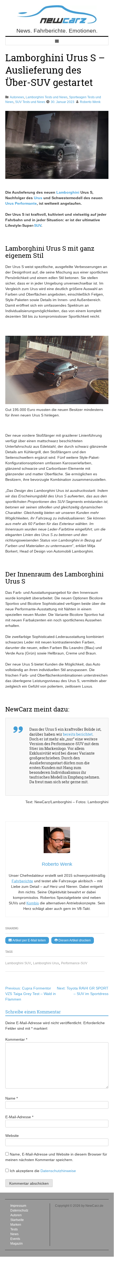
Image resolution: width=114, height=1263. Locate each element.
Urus (38, 198)
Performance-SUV (74, 963)
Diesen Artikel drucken (74, 940)
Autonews (17, 97)
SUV (37, 225)
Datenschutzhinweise (58, 1171)
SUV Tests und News (30, 102)
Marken (15, 1224)
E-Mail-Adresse (19, 1117)
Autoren (16, 1215)
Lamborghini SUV (18, 963)
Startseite (17, 1220)
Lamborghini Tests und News (46, 97)
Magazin (16, 1243)
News (14, 1234)
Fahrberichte (22, 881)
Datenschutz (19, 1210)
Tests (14, 1229)
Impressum (18, 1206)
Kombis (32, 903)
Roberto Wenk (90, 102)
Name (11, 1098)
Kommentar (16, 1039)
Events (15, 1239)
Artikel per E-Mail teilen (29, 940)
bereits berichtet (78, 734)
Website (12, 1135)
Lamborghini (67, 192)
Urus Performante (21, 203)
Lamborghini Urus (46, 963)
